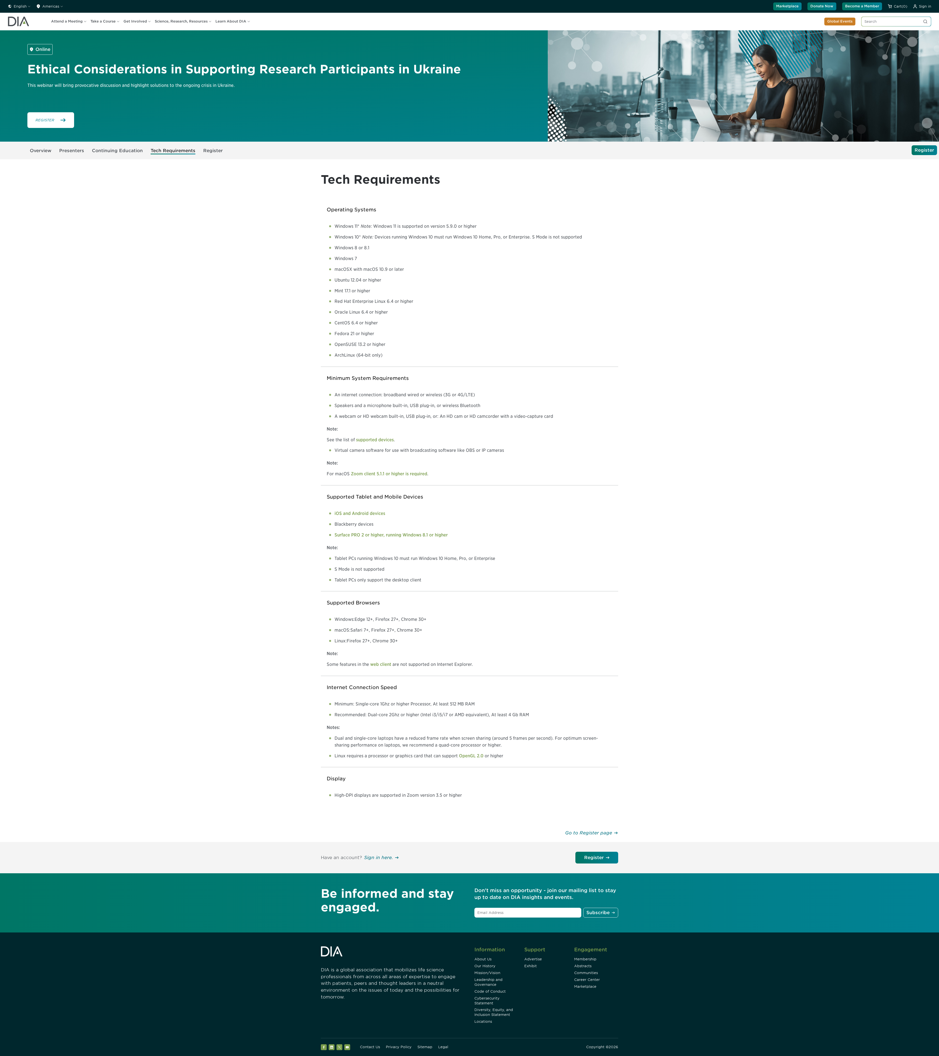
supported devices (375, 439)
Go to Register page (588, 832)
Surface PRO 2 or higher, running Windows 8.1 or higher (391, 534)
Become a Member (862, 6)
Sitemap (424, 1047)
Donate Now (821, 6)
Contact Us (370, 1047)
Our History (484, 966)
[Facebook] (324, 1047)
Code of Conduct (490, 991)
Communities (586, 973)
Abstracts (583, 966)
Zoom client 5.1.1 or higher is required (389, 473)
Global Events (839, 21)
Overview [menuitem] (40, 150)
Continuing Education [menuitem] (117, 150)
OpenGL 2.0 (471, 755)
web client (380, 664)
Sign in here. (378, 857)
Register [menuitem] (213, 150)
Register (594, 857)
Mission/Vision (487, 973)
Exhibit (530, 966)
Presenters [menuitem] (71, 150)
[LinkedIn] (332, 1047)
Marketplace (787, 6)
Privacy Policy (399, 1047)
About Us (483, 959)
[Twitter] (339, 1047)
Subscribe (598, 912)
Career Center (587, 980)
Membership (585, 959)
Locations (483, 1021)
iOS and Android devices (360, 513)
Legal (443, 1047)
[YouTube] (347, 1047)
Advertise (533, 959)
